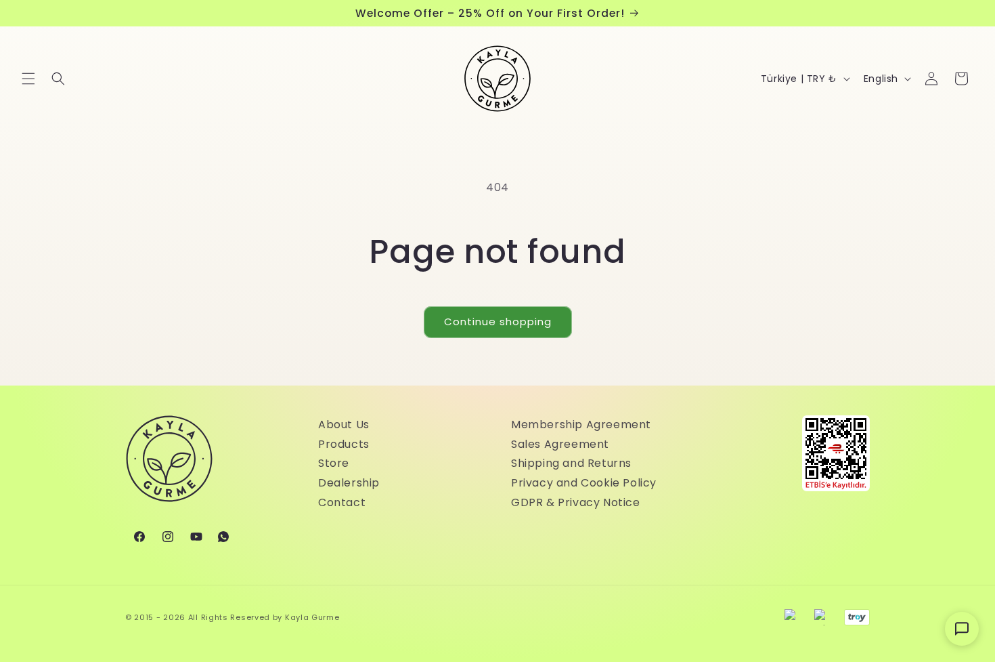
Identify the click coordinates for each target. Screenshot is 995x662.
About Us (344, 424)
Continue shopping (498, 321)
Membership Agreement (581, 424)
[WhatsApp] (223, 536)
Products (344, 444)
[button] (28, 79)
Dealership (349, 483)
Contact (342, 502)
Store (333, 463)
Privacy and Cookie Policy (584, 483)
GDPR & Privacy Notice (575, 502)
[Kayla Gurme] (169, 465)
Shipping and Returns (571, 463)
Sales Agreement (560, 444)
